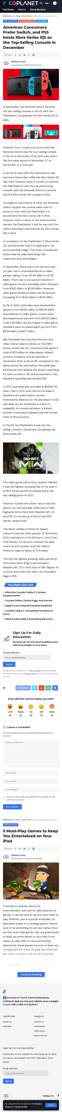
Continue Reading (31, 974)
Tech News (41, 21)
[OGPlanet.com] (23, 3)
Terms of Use (21, 1107)
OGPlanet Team (18, 61)
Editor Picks (11, 21)
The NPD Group (28, 148)
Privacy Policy (30, 673)
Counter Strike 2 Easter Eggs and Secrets (28, 600)
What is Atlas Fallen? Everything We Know (29, 619)
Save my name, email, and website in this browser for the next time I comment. (31, 798)
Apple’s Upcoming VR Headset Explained (28, 605)
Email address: (11, 652)
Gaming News (26, 21)
